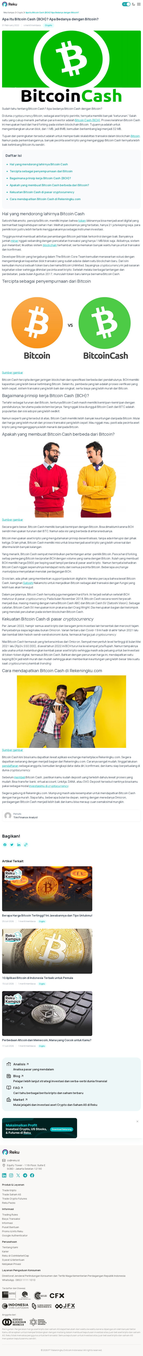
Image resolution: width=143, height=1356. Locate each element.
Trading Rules (10, 1214)
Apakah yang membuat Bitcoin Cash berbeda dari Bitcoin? (49, 185)
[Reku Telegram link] (25, 1175)
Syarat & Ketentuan (13, 1259)
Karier (5, 1251)
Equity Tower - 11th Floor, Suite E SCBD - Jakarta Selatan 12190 (26, 1167)
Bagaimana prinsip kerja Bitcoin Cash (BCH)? (40, 178)
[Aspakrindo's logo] (38, 1322)
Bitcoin (135, 136)
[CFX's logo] (57, 1296)
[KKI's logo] (41, 1306)
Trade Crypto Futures (14, 1198)
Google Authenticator (15, 1235)
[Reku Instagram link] (11, 1175)
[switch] (126, 4)
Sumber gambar (12, 372)
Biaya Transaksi (11, 1218)
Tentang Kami (10, 1247)
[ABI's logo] (13, 1322)
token (82, 221)
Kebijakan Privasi (11, 1264)
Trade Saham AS (11, 1194)
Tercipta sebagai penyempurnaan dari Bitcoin (41, 171)
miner (14, 241)
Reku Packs (8, 1202)
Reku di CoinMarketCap (15, 1255)
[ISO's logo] (40, 1296)
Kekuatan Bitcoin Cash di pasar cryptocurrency (42, 192)
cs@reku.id (13, 1160)
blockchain (50, 245)
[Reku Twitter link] (18, 1175)
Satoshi (28, 583)
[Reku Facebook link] (32, 1175)
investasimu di (48, 786)
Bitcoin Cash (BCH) (87, 120)
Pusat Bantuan (10, 1227)
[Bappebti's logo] (9, 1296)
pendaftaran (10, 766)
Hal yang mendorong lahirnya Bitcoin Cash (39, 164)
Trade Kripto (9, 1190)
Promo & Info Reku (12, 1231)
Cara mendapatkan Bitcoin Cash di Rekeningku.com (45, 199)
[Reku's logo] (9, 4)
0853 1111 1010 (25, 1280)
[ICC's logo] (15, 1306)
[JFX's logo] (65, 1306)
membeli (19, 777)
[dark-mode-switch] (133, 4)
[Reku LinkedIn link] (4, 1175)
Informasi (7, 1223)
